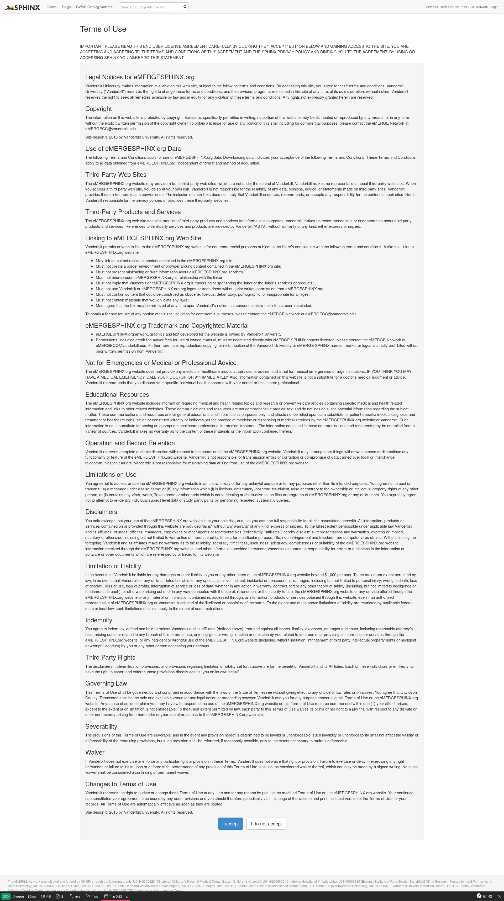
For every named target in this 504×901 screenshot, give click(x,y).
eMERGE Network (475, 6)
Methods (432, 6)
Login (494, 6)
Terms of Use (449, 6)
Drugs (66, 6)
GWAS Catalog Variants (94, 6)
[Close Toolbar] (499, 896)
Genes (52, 6)
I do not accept (266, 823)
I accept (230, 823)
